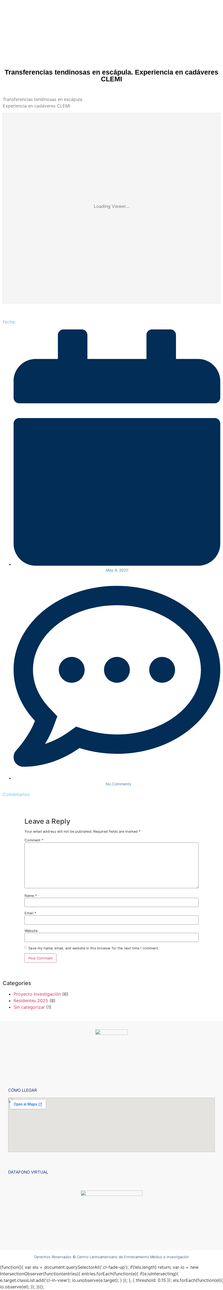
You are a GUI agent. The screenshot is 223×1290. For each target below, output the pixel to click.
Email (30, 913)
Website (31, 930)
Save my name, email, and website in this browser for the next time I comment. (93, 948)
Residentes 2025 (31, 1000)
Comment (34, 840)
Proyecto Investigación (37, 994)
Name (30, 895)
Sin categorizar (29, 1007)
